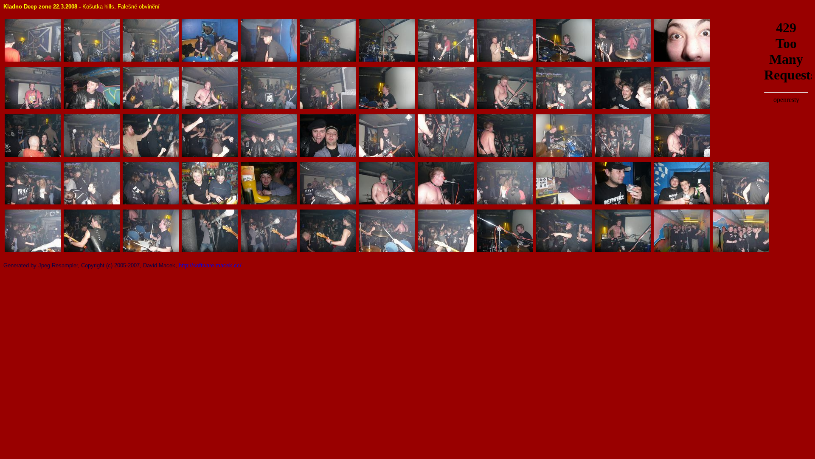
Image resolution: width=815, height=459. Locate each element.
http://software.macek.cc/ (210, 265)
